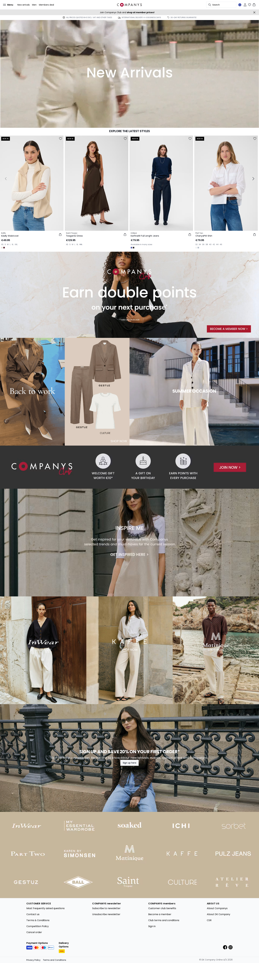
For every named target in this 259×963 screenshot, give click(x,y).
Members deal (46, 4)
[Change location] (239, 4)
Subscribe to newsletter (106, 908)
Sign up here (129, 762)
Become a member (159, 914)
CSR (209, 920)
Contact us (32, 914)
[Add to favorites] (60, 138)
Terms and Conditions (54, 960)
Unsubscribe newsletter (106, 914)
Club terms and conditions (163, 920)
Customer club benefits (162, 908)
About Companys (217, 908)
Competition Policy (37, 926)
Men (34, 4)
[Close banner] (254, 12)
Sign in (152, 926)
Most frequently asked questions (45, 908)
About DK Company (218, 914)
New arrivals (23, 4)
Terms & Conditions (37, 920)
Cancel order (34, 932)
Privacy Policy (33, 960)
